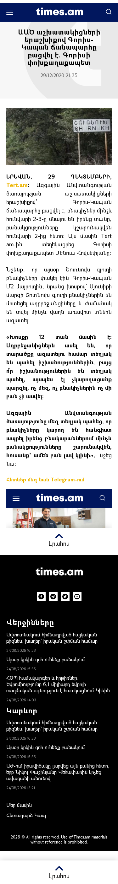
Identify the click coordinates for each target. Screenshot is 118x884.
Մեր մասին (19, 804)
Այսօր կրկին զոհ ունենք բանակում (45, 659)
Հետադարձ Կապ (26, 815)
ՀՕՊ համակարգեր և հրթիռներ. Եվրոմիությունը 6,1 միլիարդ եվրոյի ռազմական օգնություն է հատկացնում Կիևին (58, 684)
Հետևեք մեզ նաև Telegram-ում (45, 479)
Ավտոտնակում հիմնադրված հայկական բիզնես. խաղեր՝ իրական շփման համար (52, 637)
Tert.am (17, 185)
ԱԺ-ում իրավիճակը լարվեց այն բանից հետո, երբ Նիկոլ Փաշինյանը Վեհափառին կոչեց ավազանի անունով (58, 771)
